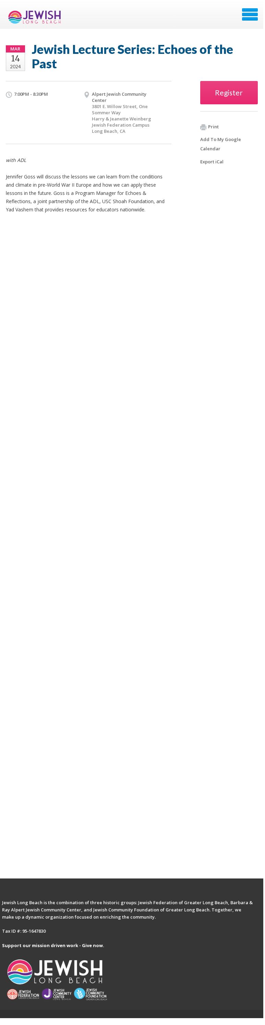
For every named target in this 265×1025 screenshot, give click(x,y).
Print (213, 127)
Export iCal (212, 162)
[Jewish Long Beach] (36, 16)
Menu (250, 14)
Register (229, 92)
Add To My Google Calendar (220, 144)
